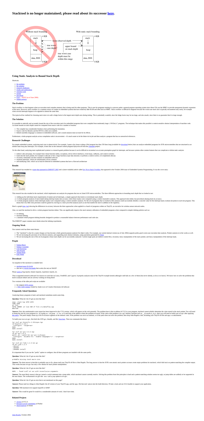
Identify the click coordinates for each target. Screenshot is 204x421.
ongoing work (21, 92)
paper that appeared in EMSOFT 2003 (46, 169)
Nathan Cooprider (22, 247)
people (18, 94)
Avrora (18, 402)
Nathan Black (21, 245)
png (24, 206)
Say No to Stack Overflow (92, 169)
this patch (15, 315)
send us (19, 272)
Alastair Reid (20, 252)
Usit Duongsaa (21, 249)
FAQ (18, 97)
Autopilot (91, 146)
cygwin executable (29, 268)
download (19, 95)
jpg (27, 206)
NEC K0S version (24, 287)
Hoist (102, 235)
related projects (21, 99)
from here (62, 319)
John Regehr (20, 251)
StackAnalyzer (21, 405)
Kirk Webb (20, 254)
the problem (20, 84)
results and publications (24, 90)
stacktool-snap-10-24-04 (24, 266)
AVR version (28, 285)
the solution (20, 86)
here (111, 13)
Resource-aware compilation (26, 404)
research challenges (22, 88)
